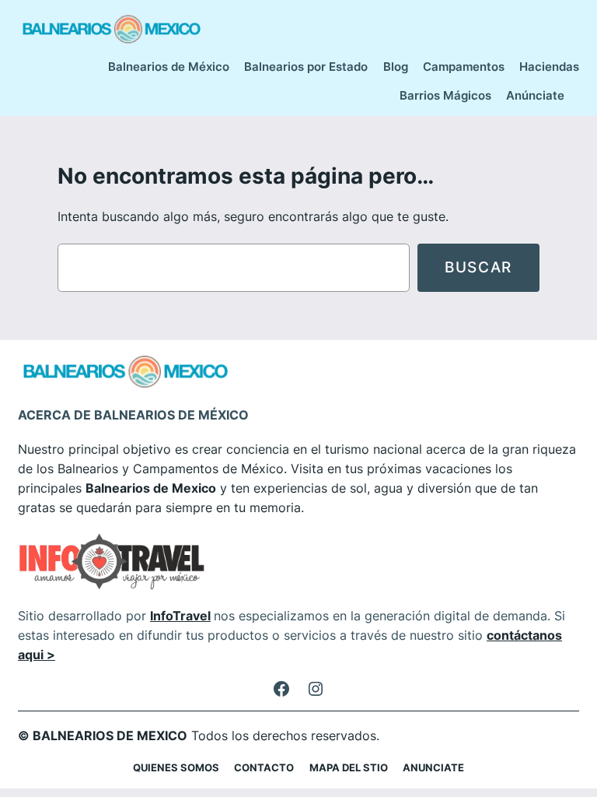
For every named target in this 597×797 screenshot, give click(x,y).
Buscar (478, 267)
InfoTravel (180, 615)
